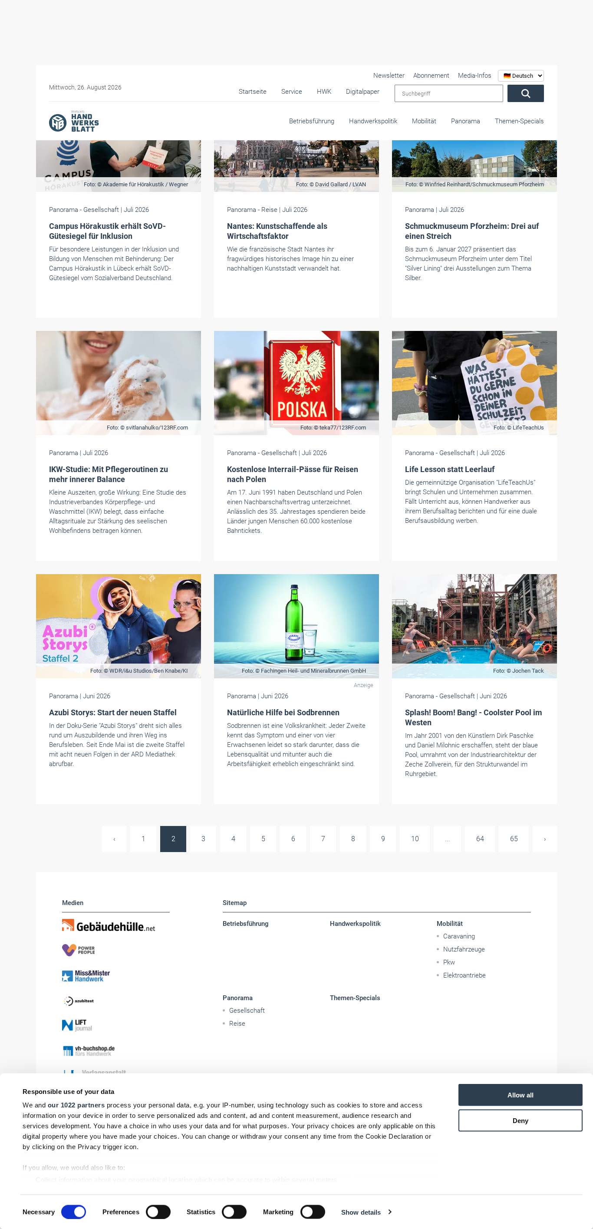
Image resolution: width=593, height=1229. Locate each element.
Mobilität (424, 121)
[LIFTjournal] (116, 1026)
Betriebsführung (311, 121)
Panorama (465, 121)
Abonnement (431, 75)
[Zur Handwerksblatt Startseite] (74, 121)
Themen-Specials (519, 121)
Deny (520, 1120)
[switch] (158, 1212)
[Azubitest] (116, 1000)
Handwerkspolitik (373, 121)
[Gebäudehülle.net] (116, 925)
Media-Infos (474, 75)
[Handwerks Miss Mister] (116, 975)
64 (480, 839)
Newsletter (389, 75)
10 (415, 839)
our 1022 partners (76, 1105)
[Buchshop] (116, 1051)
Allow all (520, 1095)
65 (514, 839)
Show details (361, 1212)
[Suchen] (525, 93)
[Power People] (116, 950)
